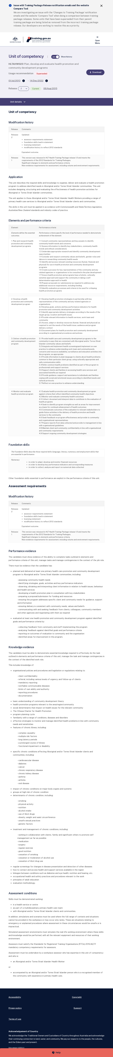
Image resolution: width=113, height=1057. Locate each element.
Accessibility (15, 997)
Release (13, 88)
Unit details (18, 101)
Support (78, 1008)
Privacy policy (15, 1008)
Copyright (77, 997)
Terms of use (15, 1019)
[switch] (55, 57)
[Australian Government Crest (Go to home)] (16, 39)
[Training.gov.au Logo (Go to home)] (37, 39)
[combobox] (23, 88)
